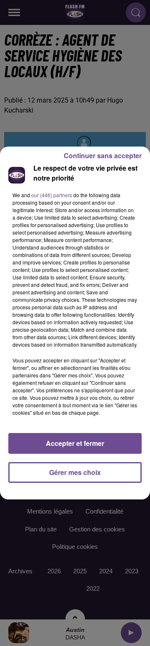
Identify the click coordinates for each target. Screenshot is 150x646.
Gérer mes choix (75, 472)
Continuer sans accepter (103, 155)
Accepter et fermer (75, 443)
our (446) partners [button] (51, 194)
